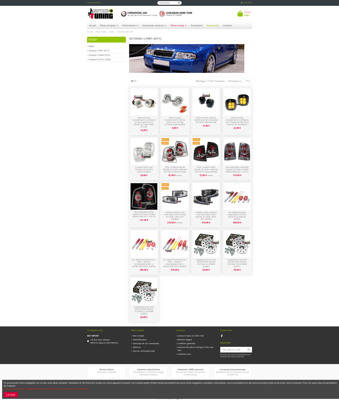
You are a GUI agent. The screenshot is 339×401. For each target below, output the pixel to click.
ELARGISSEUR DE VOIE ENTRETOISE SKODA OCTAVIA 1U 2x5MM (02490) (206, 263)
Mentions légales (184, 339)
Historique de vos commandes (146, 343)
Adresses (137, 347)
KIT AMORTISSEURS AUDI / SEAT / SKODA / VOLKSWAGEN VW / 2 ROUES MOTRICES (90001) (175, 263)
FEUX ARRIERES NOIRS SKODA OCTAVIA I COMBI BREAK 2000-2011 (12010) (144, 214)
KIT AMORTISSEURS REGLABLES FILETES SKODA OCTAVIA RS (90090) (237, 215)
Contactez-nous (94, 2)
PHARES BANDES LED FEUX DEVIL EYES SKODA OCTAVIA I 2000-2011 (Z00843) (175, 215)
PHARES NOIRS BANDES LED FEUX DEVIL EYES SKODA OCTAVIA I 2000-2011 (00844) (206, 215)
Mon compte (138, 335)
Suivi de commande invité (144, 351)
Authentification (139, 339)
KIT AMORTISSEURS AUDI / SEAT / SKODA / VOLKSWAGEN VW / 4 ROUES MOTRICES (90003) (144, 263)
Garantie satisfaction (148, 369)
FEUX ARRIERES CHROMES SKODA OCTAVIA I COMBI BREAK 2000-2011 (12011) (237, 169)
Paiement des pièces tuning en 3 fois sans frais (195, 348)
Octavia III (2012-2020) (100, 59)
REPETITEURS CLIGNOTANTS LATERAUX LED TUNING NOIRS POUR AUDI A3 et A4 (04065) (237, 121)
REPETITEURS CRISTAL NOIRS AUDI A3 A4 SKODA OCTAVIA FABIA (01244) (206, 120)
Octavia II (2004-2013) (99, 55)
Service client (106, 369)
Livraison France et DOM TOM (190, 335)
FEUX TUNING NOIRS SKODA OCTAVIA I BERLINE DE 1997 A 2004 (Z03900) (206, 169)
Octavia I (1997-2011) (99, 50)
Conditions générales (186, 343)
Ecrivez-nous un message (106, 372)
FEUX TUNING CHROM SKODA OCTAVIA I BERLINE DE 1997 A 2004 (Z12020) (175, 169)
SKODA (92, 39)
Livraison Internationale (233, 369)
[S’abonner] (249, 349)
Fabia (91, 46)
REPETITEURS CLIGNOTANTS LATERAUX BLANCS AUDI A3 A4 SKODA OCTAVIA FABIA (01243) (143, 122)
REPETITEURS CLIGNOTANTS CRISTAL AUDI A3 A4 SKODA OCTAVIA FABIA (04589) (175, 121)
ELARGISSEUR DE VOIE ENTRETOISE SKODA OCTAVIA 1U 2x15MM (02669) (144, 310)
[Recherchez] (179, 3)
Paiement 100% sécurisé (190, 369)
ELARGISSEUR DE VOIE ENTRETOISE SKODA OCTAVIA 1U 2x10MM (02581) (237, 263)
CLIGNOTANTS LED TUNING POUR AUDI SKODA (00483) (144, 169)
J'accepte (10, 394)
